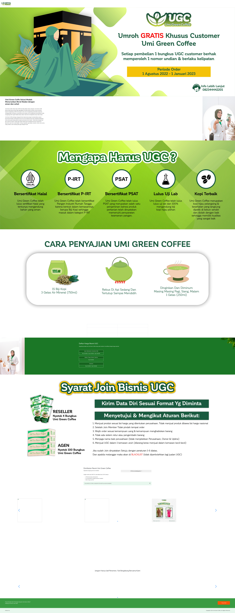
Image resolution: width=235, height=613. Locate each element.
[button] (216, 510)
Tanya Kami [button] (223, 603)
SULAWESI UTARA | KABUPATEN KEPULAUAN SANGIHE (98, 483)
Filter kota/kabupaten (136, 471)
